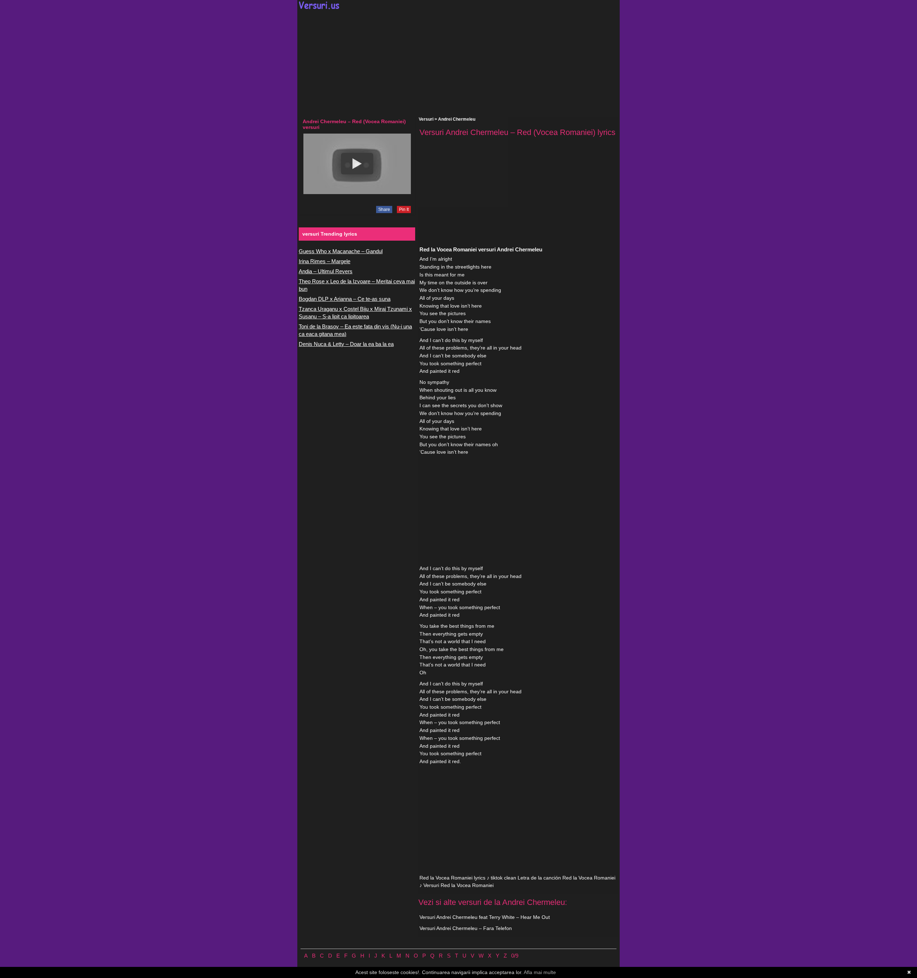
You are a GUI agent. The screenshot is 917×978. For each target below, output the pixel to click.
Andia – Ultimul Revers (325, 271)
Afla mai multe (540, 972)
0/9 (514, 956)
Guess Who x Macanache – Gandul (341, 251)
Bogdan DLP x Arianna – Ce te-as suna (344, 299)
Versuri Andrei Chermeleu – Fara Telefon (465, 928)
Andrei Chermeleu (456, 119)
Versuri (426, 119)
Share (384, 209)
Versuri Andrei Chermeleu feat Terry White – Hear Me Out (484, 917)
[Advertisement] (458, 63)
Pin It (404, 209)
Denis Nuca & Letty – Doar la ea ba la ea (346, 344)
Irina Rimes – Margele (324, 261)
